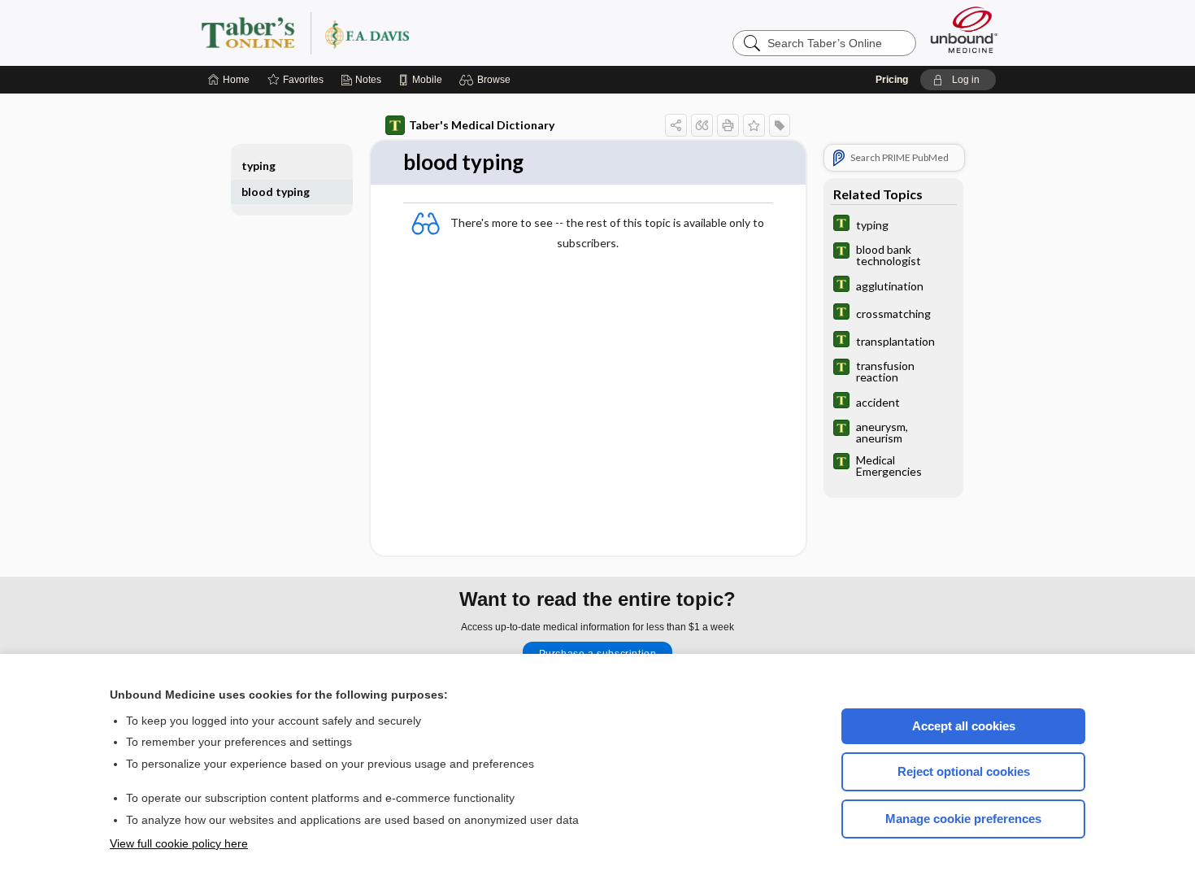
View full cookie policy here (179, 843)
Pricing (892, 79)
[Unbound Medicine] (964, 29)
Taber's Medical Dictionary (481, 125)
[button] (487, 80)
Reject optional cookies (963, 771)
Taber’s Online (402, 32)
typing (258, 165)
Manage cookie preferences (963, 818)
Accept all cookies (963, 726)
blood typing (275, 191)
